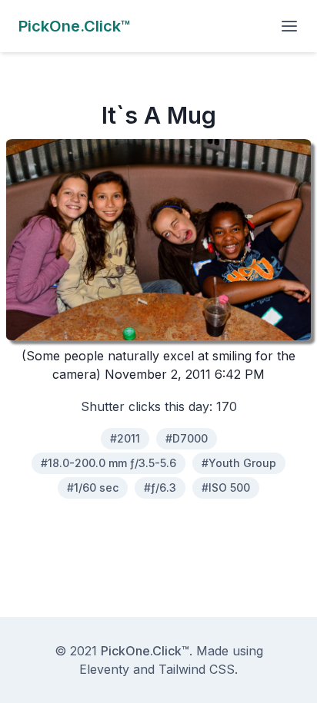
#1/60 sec (92, 487)
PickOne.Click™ (145, 650)
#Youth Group (239, 462)
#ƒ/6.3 (160, 487)
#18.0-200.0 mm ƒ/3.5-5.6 (108, 462)
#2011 (125, 438)
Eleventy (104, 669)
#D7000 (186, 438)
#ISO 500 (226, 487)
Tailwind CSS (196, 669)
